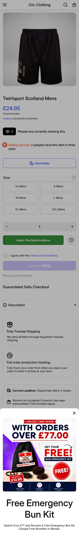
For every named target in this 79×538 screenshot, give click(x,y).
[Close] (74, 413)
